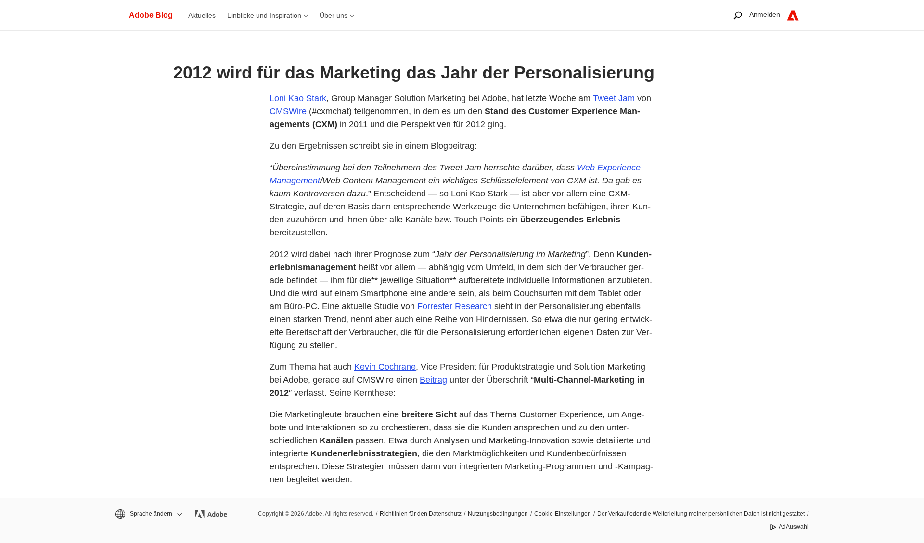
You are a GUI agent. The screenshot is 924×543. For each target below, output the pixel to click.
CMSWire (288, 111)
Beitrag (433, 380)
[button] (148, 513)
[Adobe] (793, 15)
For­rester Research (454, 306)
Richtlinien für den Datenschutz (421, 513)
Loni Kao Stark (298, 98)
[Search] (738, 15)
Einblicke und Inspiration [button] (264, 15)
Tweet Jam (614, 98)
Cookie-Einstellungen (562, 513)
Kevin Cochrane (385, 367)
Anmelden (764, 14)
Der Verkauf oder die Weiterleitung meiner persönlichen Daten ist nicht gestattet (701, 513)
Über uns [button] (333, 15)
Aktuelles (202, 15)
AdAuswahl (793, 526)
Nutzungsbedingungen (498, 513)
